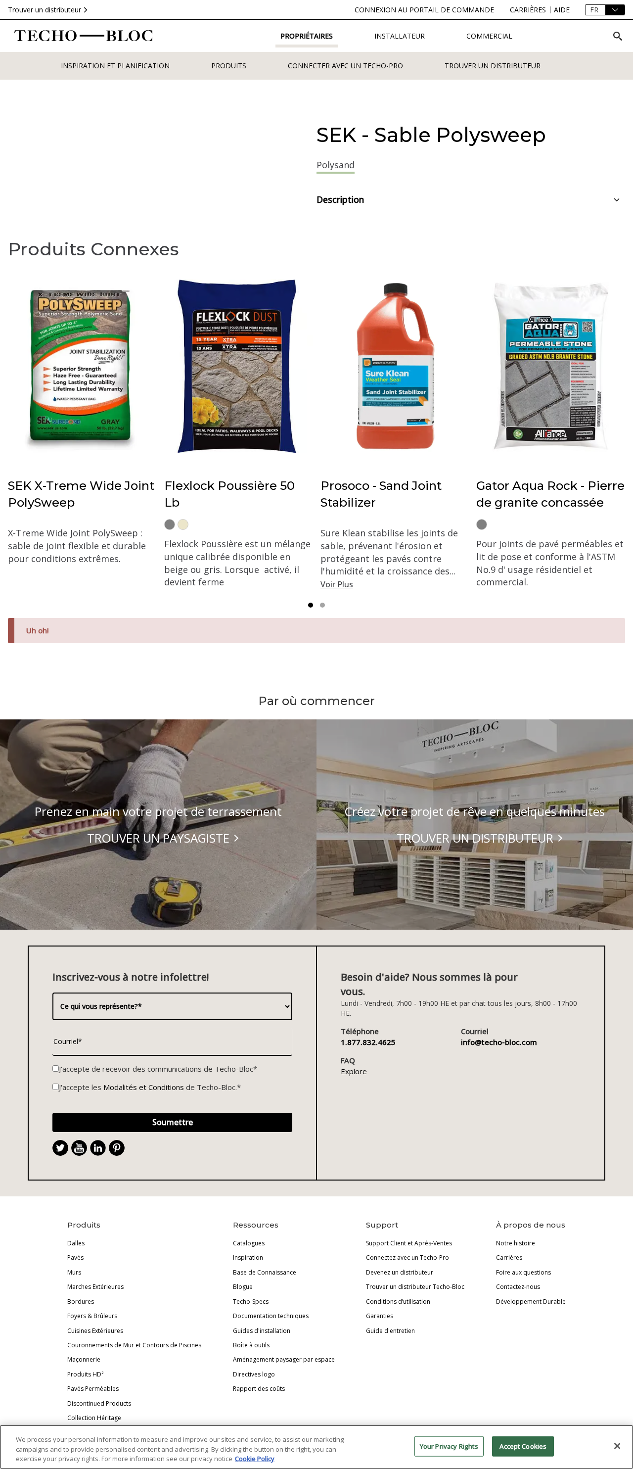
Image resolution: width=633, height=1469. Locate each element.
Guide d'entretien (390, 1331)
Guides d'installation (261, 1331)
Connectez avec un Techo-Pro (407, 1257)
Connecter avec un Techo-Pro (345, 65)
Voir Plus (336, 584)
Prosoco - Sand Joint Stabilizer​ (381, 494)
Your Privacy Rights (449, 1445)
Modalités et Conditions (143, 1087)
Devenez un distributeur (399, 1272)
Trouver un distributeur (44, 9)
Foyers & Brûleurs (92, 1316)
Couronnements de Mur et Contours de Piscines (134, 1345)
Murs (74, 1272)
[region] (316, 1447)
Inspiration (248, 1257)
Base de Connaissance (264, 1272)
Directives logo (254, 1374)
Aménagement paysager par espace (284, 1359)
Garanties (379, 1316)
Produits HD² (85, 1374)
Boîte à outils (251, 1345)
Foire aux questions (523, 1272)
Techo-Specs (251, 1301)
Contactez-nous (518, 1286)
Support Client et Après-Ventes (409, 1243)
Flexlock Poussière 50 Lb (229, 494)
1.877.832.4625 (368, 1042)
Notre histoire (515, 1243)
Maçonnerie (83, 1359)
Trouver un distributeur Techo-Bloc (415, 1286)
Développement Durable (531, 1301)
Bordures (80, 1301)
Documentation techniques (271, 1316)
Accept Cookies (522, 1445)
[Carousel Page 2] (322, 605)
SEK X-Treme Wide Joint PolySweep (81, 494)
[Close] (617, 1446)
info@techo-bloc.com (499, 1042)
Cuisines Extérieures (95, 1331)
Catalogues (249, 1243)
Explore (354, 1071)
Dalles (76, 1243)
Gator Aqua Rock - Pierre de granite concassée (550, 494)
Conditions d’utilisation (398, 1301)
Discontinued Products (99, 1403)
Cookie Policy (254, 1458)
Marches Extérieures (95, 1286)
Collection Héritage (94, 1418)
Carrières (509, 1257)
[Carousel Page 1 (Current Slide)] (310, 605)
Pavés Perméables (93, 1388)
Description (340, 199)
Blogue (243, 1286)
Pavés (75, 1257)
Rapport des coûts (259, 1388)
